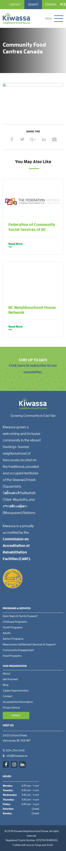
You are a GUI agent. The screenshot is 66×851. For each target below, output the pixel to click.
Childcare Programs (15, 621)
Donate (33, 4)
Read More (15, 243)
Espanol (51, 4)
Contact (15, 4)
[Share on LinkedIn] (44, 139)
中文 (63, 4)
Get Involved (10, 679)
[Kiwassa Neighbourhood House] (16, 18)
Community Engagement (18, 650)
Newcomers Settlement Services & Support (29, 644)
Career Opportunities (15, 690)
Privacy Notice (11, 707)
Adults (7, 633)
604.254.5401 (15, 750)
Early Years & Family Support (20, 616)
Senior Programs (13, 638)
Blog (5, 684)
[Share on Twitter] (22, 139)
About (6, 673)
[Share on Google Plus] (33, 139)
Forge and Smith (44, 845)
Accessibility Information (18, 702)
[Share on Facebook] (12, 139)
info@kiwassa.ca (16, 755)
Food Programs (12, 655)
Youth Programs (13, 627)
